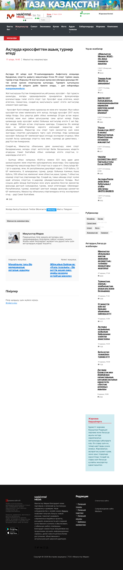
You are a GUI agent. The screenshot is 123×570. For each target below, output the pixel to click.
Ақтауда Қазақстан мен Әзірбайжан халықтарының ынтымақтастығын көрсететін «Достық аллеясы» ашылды (107, 379)
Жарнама (100, 26)
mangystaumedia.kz (15, 88)
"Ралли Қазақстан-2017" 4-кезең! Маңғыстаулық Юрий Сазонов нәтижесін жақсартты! (106, 134)
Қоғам (56, 26)
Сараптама (91, 223)
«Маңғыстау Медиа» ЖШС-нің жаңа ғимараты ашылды (105, 59)
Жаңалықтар (21, 26)
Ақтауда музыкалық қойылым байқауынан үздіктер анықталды (104, 333)
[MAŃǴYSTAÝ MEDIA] (11, 16)
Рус (38, 15)
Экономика (45, 26)
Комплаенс (112, 26)
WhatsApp (51, 210)
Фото (63, 26)
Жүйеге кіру (11, 303)
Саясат (34, 26)
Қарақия (104, 233)
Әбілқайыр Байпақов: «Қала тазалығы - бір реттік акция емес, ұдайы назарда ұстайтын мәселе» (62, 270)
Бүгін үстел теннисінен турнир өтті (104, 354)
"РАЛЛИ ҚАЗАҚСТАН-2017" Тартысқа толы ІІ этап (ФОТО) (107, 160)
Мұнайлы (91, 219)
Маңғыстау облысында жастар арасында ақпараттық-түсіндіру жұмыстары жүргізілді (104, 259)
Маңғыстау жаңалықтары (18, 221)
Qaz (34, 15)
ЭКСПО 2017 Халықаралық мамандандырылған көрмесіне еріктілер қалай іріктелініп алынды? (108, 105)
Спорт (89, 228)
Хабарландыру (86, 26)
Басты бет (10, 28)
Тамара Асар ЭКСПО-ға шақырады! (104, 81)
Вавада (65, 511)
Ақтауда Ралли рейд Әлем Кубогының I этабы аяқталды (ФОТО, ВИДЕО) (106, 185)
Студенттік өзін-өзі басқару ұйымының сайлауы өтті (104, 309)
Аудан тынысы (73, 28)
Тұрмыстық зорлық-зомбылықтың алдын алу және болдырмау (106, 286)
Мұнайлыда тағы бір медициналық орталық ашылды (20, 267)
